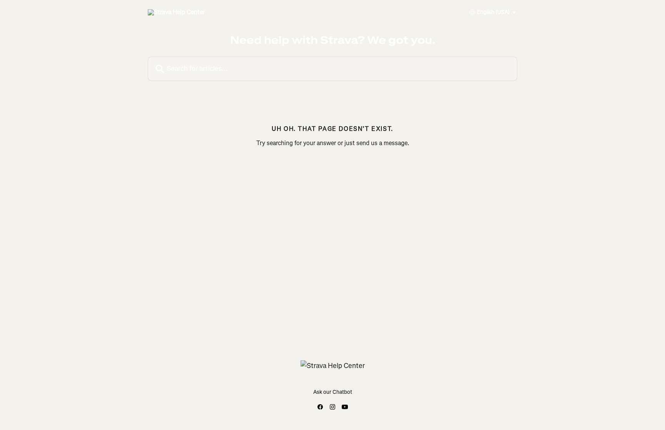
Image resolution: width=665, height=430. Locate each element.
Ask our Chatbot (332, 392)
